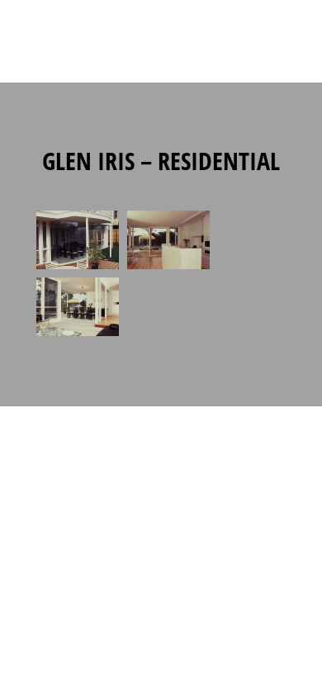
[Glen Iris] (77, 269)
